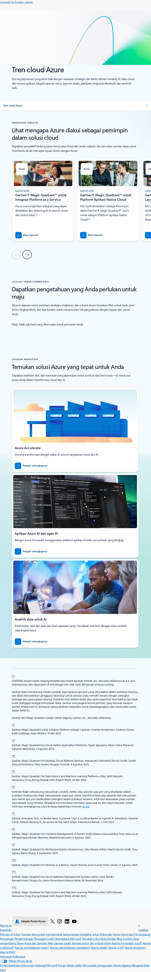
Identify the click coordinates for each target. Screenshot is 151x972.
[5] (13, 770)
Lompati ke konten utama (16, 2)
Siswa (20, 943)
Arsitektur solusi (89, 934)
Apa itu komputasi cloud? (127, 943)
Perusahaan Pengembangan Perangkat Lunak (27, 939)
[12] (14, 887)
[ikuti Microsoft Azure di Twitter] (52, 921)
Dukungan (106, 934)
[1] (13, 675)
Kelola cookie (74, 965)
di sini (86, 806)
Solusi (17, 934)
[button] (75, 105)
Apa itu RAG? (8, 952)
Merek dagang (122, 965)
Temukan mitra (91, 939)
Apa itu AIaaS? (99, 947)
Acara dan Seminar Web (38, 943)
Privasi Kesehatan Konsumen (17, 965)
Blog (119, 939)
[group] (43, 200)
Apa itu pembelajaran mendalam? (70, 947)
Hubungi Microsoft (46, 965)
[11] (14, 871)
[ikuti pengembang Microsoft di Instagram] (59, 921)
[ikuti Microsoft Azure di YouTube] (74, 921)
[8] (13, 828)
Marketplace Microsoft (68, 939)
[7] (13, 813)
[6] (13, 786)
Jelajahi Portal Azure (33, 921)
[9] (13, 844)
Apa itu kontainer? (135, 947)
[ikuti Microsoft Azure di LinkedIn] (67, 921)
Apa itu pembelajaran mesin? (32, 947)
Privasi (62, 965)
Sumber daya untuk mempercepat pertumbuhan (50, 934)
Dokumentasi (108, 939)
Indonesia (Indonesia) (12, 956)
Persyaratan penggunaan (98, 965)
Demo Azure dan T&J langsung (131, 934)
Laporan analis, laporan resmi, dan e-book (78, 943)
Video (107, 943)
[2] (13, 724)
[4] (13, 755)
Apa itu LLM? (116, 947)
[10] (14, 859)
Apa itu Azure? (8, 925)
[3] (13, 739)
